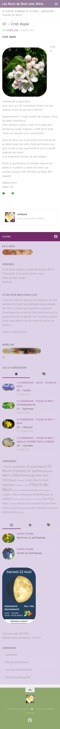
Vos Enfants (52, 508)
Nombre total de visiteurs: (17, 637)
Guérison (16, 490)
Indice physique (44, 490)
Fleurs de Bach (12, 15)
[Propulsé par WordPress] (32, 709)
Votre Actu (9, 512)
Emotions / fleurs (22, 485)
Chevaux (20, 480)
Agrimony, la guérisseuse (31, 537)
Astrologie (28, 475)
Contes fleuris (33, 480)
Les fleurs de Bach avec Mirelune (23, 4)
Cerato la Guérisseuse (29, 553)
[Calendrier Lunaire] (19, 622)
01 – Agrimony (25, 408)
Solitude (21, 503)
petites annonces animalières (31, 499)
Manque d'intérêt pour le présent (36, 442)
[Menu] (56, 4)
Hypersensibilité (26, 405)
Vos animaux (39, 508)
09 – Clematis (25, 445)
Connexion (11, 654)
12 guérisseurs (25, 383)
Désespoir (47, 11)
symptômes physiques (21, 508)
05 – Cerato (24, 390)
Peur (19, 423)
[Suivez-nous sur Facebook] (56, 236)
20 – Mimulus (24, 427)
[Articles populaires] (16, 374)
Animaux (48, 471)
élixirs (20, 512)
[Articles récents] (11, 525)
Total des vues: (10, 633)
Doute (39, 383)
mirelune (12, 30)
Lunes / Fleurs (11, 494)
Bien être (42, 475)
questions (12, 504)
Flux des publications (17, 662)
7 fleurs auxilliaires (14, 466)
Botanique (9, 480)
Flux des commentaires (18, 669)
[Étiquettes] (44, 374)
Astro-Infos (11, 475)
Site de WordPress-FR (17, 677)
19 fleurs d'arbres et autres (20, 11)
